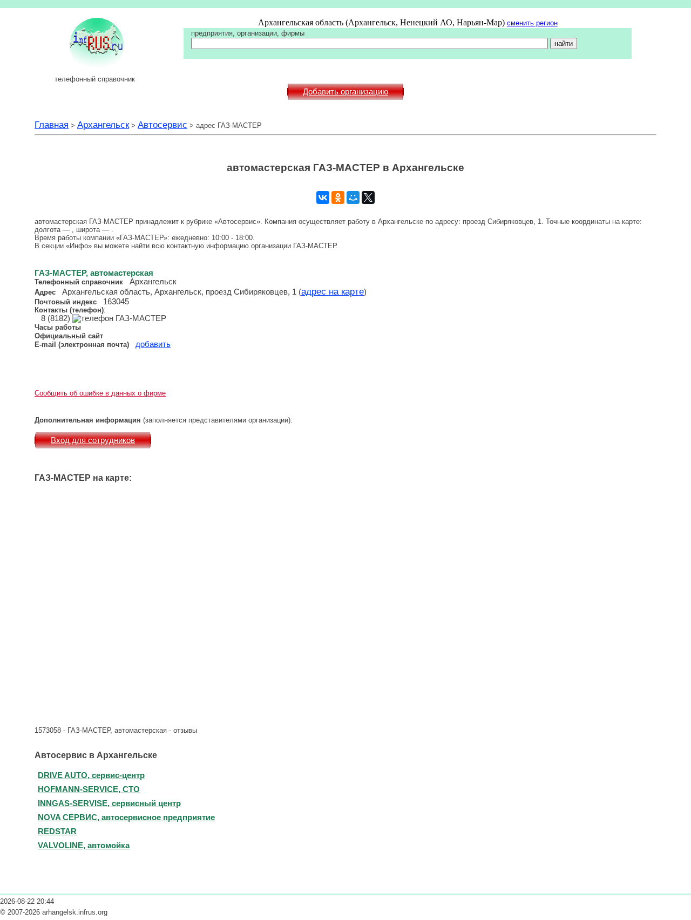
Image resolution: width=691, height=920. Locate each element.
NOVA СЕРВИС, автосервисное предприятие (126, 817)
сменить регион (532, 23)
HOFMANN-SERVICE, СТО (89, 789)
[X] (368, 197)
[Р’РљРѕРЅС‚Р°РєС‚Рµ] (322, 197)
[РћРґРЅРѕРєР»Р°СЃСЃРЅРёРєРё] (337, 197)
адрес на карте (332, 291)
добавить (153, 344)
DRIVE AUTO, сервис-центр (91, 775)
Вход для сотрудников (93, 440)
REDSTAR (57, 831)
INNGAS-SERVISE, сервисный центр (109, 803)
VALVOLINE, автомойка (84, 845)
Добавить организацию (345, 91)
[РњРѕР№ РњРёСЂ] (353, 197)
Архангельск (103, 124)
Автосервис (162, 124)
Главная (52, 124)
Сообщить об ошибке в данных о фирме (100, 393)
